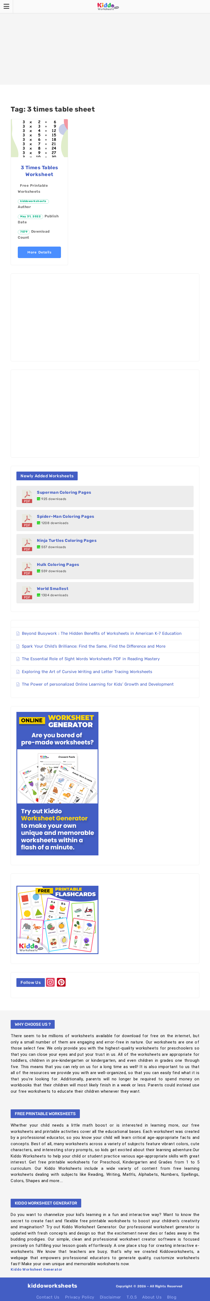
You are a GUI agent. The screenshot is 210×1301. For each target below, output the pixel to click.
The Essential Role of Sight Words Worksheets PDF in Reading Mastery (91, 658)
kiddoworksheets (33, 201)
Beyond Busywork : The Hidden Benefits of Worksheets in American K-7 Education (102, 633)
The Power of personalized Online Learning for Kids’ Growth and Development (98, 684)
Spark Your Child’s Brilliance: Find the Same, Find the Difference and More (93, 646)
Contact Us (48, 1297)
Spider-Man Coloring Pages (65, 516)
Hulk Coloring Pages (58, 564)
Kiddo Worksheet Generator (37, 1269)
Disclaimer (110, 1297)
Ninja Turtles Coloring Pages (67, 540)
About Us (152, 1297)
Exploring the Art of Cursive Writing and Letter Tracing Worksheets (87, 671)
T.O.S (132, 1297)
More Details (39, 252)
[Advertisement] (105, 42)
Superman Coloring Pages (64, 492)
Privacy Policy (79, 1297)
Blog (171, 1297)
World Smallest (52, 588)
